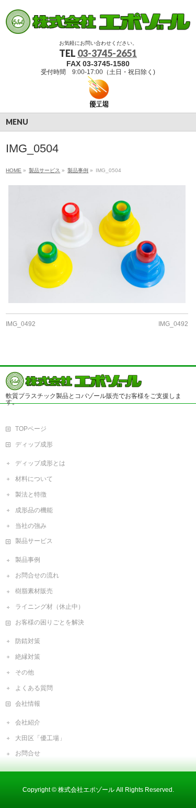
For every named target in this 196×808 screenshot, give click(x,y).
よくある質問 (34, 688)
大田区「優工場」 (40, 738)
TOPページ (31, 428)
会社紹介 (27, 722)
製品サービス (34, 541)
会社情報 (27, 703)
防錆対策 (27, 641)
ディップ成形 (34, 444)
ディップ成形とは (40, 463)
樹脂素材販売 (34, 591)
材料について (34, 479)
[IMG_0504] (97, 244)
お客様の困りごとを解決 (49, 622)
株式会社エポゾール (86, 789)
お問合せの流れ (37, 575)
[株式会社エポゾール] (98, 22)
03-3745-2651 (107, 53)
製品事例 (27, 559)
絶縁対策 (27, 656)
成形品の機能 (34, 510)
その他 (24, 672)
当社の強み (31, 525)
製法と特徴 (31, 494)
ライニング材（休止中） (49, 606)
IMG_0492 (21, 324)
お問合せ (27, 753)
